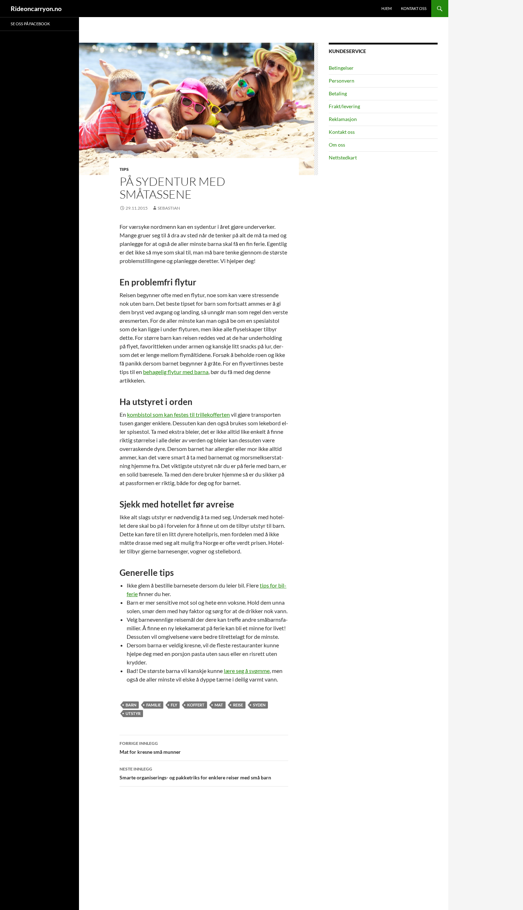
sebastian (169, 208)
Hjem (386, 8)
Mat (219, 705)
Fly (174, 705)
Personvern (341, 81)
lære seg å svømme (247, 670)
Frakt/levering (344, 106)
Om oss (337, 145)
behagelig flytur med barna (175, 371)
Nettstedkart (343, 157)
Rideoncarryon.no (36, 8)
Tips (124, 169)
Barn (131, 705)
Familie (153, 705)
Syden (259, 705)
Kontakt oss (414, 8)
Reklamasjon (343, 119)
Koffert (196, 705)
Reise (238, 705)
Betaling (338, 93)
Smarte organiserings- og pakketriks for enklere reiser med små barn (195, 773)
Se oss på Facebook (30, 23)
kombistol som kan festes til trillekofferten (178, 414)
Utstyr (133, 713)
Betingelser (341, 68)
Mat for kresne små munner (150, 748)
